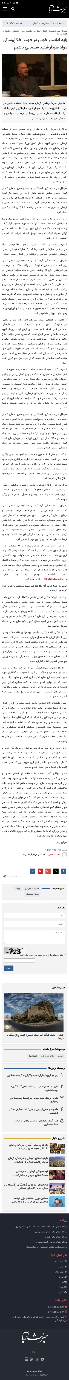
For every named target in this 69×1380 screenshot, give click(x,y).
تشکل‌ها (33, 1056)
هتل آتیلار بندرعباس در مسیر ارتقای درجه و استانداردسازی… (36, 1123)
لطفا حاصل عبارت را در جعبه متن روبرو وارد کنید (42, 955)
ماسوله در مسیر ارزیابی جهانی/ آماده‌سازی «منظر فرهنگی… (34, 1111)
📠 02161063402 (57, 1312)
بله (63, 1282)
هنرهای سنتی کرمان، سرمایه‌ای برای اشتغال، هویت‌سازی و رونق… (28, 1147)
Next (7, 1016)
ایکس (61, 1267)
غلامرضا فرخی (47, 1056)
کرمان (35, 23)
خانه (34, 1352)
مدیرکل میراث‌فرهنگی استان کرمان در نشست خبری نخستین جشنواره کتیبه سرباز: (35, 32)
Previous (61, 1016)
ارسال (8, 968)
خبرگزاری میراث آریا (57, 9)
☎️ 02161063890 (57, 1307)
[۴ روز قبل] (57, 1188)
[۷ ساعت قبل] (57, 1161)
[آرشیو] (27, 1359)
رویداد (18, 888)
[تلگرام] (42, 1359)
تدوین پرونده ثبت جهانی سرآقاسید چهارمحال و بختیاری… (34, 1100)
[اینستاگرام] (37, 1359)
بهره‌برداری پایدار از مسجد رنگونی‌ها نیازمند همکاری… (31, 1075)
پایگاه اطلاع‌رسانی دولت (56, 1237)
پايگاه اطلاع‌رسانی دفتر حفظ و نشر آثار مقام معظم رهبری (41, 1227)
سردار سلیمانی (32, 894)
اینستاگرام (59, 1262)
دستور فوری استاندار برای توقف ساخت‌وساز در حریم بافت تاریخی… (29, 1200)
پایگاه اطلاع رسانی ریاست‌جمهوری (51, 1242)
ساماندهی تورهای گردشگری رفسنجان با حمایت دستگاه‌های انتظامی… (26, 1187)
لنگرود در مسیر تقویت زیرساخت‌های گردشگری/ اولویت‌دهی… (34, 1088)
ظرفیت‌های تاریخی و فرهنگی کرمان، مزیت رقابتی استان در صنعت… (28, 1160)
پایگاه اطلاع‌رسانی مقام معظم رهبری (50, 1232)
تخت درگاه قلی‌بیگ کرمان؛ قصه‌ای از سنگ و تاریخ (35, 1037)
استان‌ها (45, 23)
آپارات (61, 1277)
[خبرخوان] (32, 1359)
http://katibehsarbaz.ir (52, 579)
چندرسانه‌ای (58, 988)
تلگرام (61, 1292)
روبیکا (61, 1287)
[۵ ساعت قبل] (57, 1148)
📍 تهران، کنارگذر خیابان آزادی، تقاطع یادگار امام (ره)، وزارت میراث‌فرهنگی (40, 1318)
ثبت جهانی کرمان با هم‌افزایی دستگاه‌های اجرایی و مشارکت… (30, 1173)
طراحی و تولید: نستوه (33, 1375)
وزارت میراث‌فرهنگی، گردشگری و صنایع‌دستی (46, 1247)
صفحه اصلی (58, 23)
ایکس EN (59, 1272)
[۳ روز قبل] (57, 1175)
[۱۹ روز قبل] (34, 1012)
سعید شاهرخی (32, 888)
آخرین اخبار (58, 1138)
